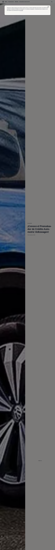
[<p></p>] (48, 7)
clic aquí (21, 10)
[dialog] (27, 275)
